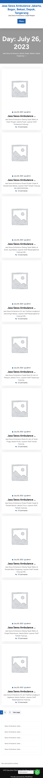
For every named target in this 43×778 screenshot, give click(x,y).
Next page (16, 712)
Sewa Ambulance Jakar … (13, 726)
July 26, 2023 (19, 112)
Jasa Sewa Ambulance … (22, 115)
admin (28, 112)
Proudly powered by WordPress (21, 777)
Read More (20, 89)
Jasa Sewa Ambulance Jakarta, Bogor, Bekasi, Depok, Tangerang (22, 9)
